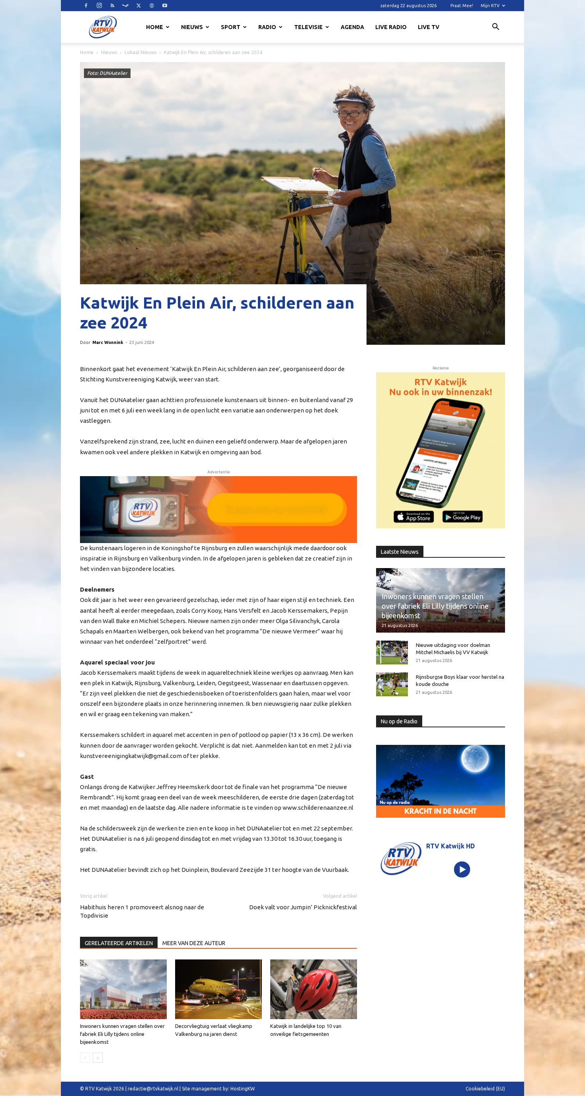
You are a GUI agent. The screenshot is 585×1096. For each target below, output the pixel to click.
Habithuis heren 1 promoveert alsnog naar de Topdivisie (142, 911)
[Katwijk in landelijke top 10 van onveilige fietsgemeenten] (313, 989)
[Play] (462, 869)
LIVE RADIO (391, 27)
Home (154, 27)
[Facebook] (86, 5)
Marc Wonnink (107, 342)
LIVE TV (428, 27)
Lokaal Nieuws (140, 52)
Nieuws (192, 27)
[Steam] (125, 5)
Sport (230, 27)
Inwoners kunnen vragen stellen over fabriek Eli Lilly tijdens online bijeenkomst (122, 1034)
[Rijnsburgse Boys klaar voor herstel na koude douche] (392, 684)
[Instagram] (99, 5)
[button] (495, 28)
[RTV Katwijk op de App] (440, 450)
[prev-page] (85, 1058)
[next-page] (98, 1058)
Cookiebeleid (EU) (485, 1088)
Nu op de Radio (399, 721)
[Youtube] (165, 5)
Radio (267, 27)
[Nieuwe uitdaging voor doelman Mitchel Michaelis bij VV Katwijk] (392, 652)
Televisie (308, 27)
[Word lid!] (218, 509)
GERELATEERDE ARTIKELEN (119, 943)
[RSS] (112, 5)
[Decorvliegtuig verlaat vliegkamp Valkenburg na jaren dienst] (218, 989)
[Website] (152, 5)
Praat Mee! (461, 5)
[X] (138, 5)
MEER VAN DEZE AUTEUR (193, 943)
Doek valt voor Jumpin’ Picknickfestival (303, 907)
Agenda (352, 27)
